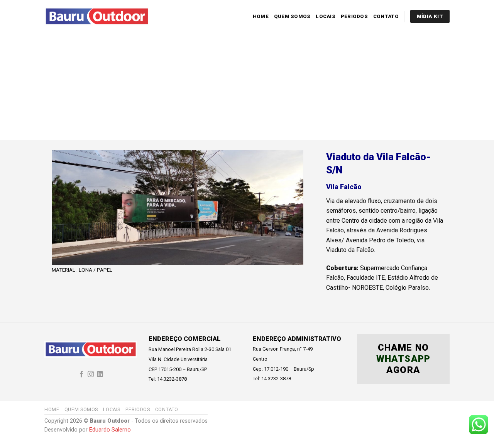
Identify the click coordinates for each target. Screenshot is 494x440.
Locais (325, 16)
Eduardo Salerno (110, 430)
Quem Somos (292, 16)
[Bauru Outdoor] (96, 16)
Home (261, 16)
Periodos (354, 16)
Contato (386, 16)
